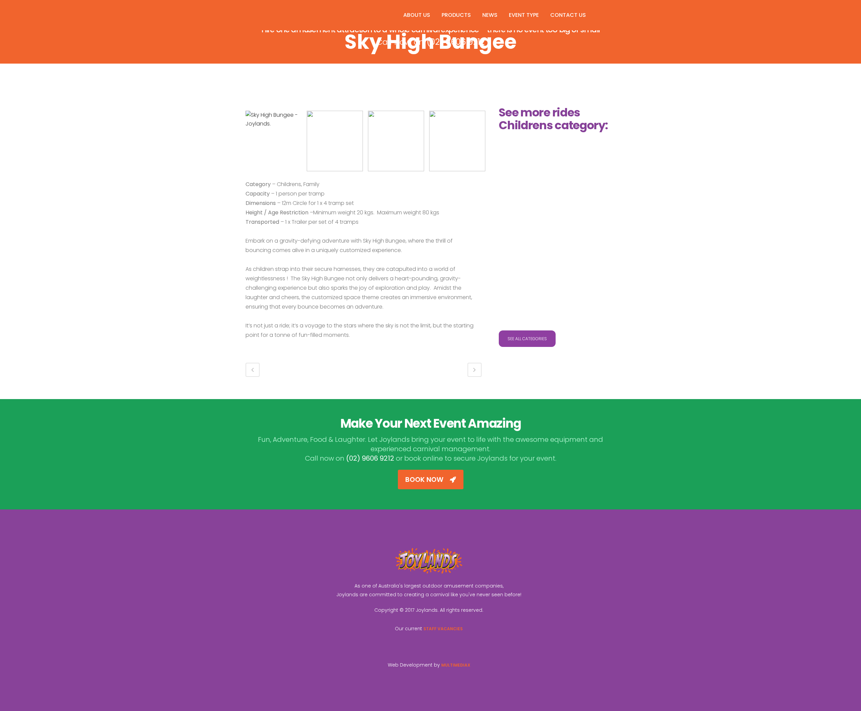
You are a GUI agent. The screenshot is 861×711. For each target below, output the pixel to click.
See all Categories (527, 339)
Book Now (424, 479)
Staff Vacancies (443, 629)
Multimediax (455, 665)
